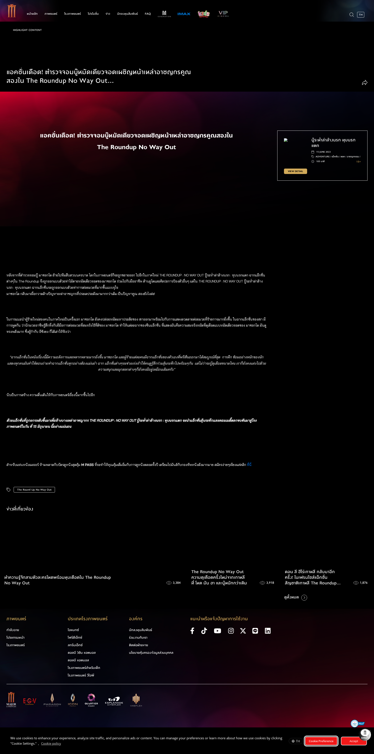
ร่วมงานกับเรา (138, 637)
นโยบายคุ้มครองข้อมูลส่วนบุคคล (151, 652)
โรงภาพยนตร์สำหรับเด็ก (84, 667)
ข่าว (108, 14)
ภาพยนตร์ (51, 14)
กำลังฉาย (12, 630)
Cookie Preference (321, 741)
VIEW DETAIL (295, 171)
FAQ (148, 14)
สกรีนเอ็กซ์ (75, 645)
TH (298, 741)
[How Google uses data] (63, 744)
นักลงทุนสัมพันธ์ (127, 14)
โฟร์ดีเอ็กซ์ (75, 637)
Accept (354, 741)
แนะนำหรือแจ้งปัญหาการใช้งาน (219, 618)
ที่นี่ (249, 464)
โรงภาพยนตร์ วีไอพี (81, 675)
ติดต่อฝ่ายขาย (138, 645)
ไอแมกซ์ (73, 630)
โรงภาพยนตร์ (72, 14)
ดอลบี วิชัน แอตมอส (82, 652)
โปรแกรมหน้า (15, 637)
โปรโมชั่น (93, 14)
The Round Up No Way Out (34, 490)
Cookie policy (51, 743)
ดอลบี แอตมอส (78, 660)
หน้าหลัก (32, 14)
